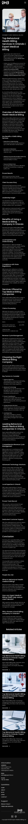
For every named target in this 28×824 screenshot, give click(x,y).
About (3, 790)
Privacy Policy (5, 804)
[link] (6, 670)
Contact (4, 797)
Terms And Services (7, 806)
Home (2, 788)
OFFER (3, 794)
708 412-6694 (5, 780)
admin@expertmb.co (7, 775)
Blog (2, 792)
